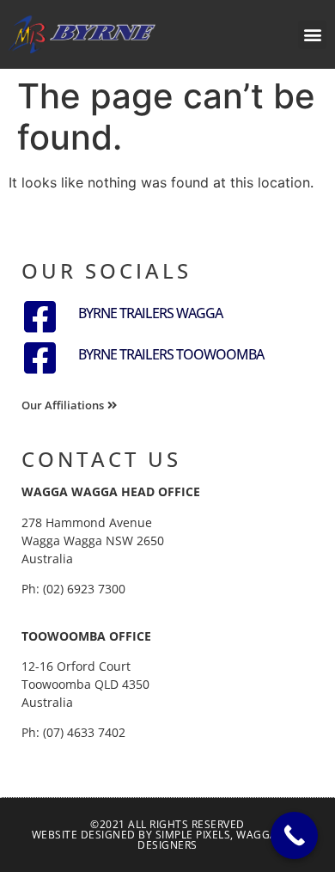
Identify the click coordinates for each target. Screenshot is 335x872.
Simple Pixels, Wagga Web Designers (220, 839)
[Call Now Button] (294, 835)
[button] (312, 35)
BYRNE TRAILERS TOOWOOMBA (171, 354)
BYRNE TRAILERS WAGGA (150, 313)
